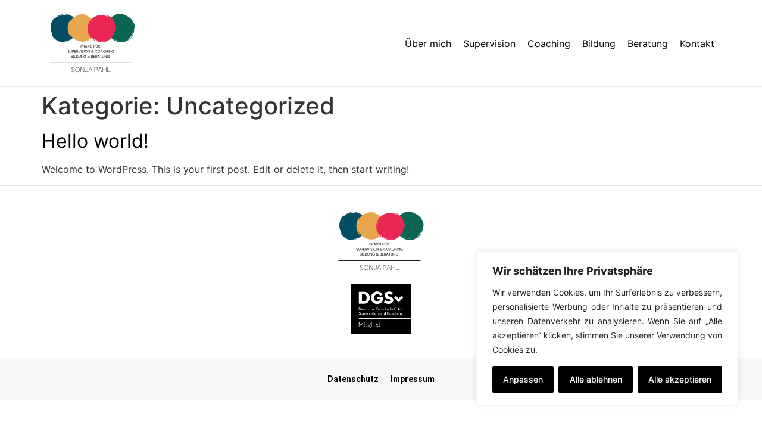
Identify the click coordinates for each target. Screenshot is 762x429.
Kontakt (697, 43)
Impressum (413, 379)
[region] (607, 328)
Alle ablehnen (596, 379)
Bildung (599, 43)
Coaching (548, 43)
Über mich (428, 43)
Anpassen (523, 379)
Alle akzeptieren (679, 379)
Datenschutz (353, 379)
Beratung (647, 43)
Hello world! (95, 141)
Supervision (489, 43)
